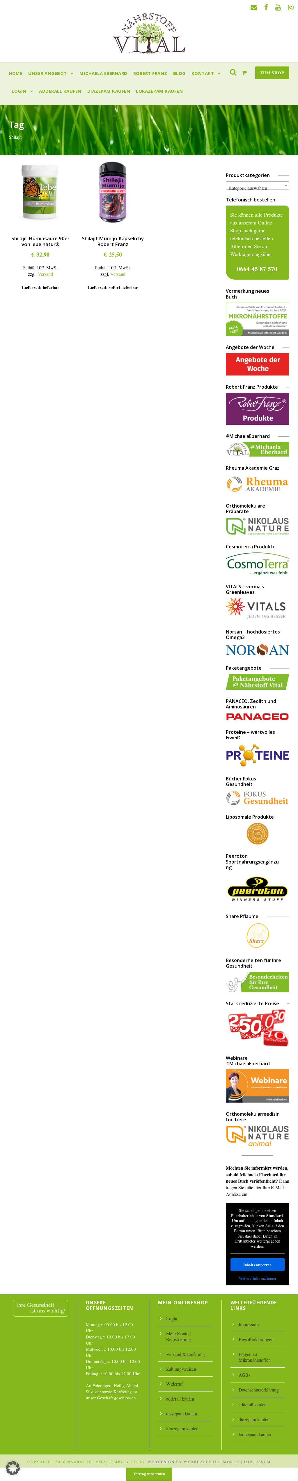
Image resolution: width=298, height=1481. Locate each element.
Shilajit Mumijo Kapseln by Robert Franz (113, 241)
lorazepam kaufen (159, 91)
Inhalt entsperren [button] (257, 1264)
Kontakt (202, 73)
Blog (179, 73)
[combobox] (258, 185)
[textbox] (257, 188)
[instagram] (291, 7)
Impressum (249, 1324)
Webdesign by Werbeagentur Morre (194, 1461)
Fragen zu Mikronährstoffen (255, 1357)
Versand (45, 274)
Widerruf (174, 1384)
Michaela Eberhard (103, 73)
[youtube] (278, 7)
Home (15, 73)
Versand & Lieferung (185, 1354)
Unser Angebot (47, 73)
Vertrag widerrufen (149, 1473)
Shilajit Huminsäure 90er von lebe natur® (40, 241)
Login (19, 91)
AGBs (244, 1375)
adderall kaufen (60, 91)
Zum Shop (272, 73)
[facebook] (266, 7)
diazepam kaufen (108, 91)
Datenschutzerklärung (259, 1390)
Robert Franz (150, 73)
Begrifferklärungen (256, 1339)
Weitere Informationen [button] (257, 1278)
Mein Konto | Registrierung (178, 1336)
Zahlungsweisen (181, 1369)
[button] (13, 1468)
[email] (254, 7)
